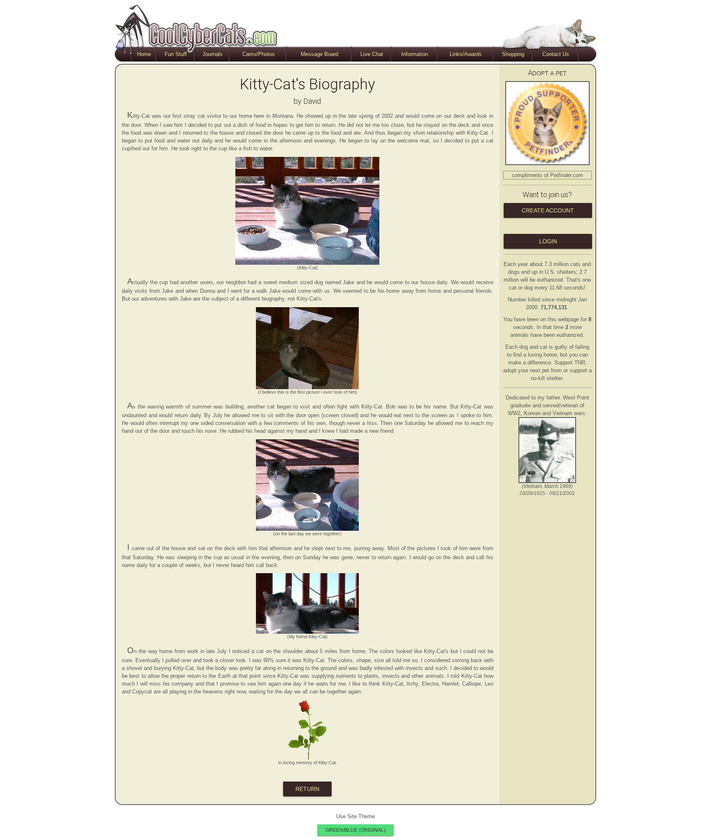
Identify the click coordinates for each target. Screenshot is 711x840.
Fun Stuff (176, 54)
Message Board (319, 54)
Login (548, 241)
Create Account (548, 210)
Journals (212, 54)
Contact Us (555, 54)
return (307, 789)
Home (144, 54)
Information (414, 54)
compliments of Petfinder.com (547, 175)
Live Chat (371, 54)
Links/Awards (466, 54)
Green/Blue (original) (355, 830)
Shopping (513, 54)
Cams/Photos (258, 54)
